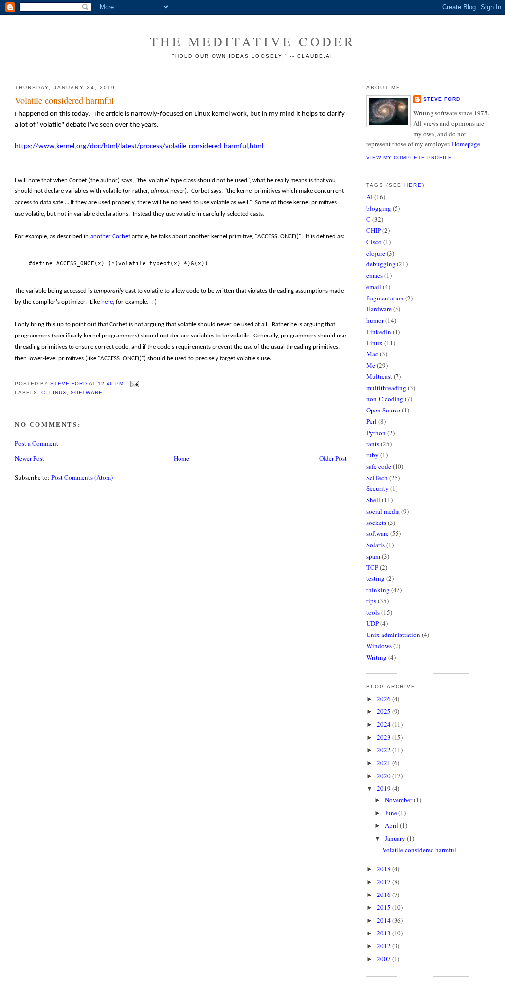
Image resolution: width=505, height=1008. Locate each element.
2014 (384, 920)
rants (372, 443)
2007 (384, 958)
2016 (384, 894)
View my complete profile (409, 157)
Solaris (375, 544)
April (392, 825)
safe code (378, 466)
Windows (379, 645)
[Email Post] (134, 383)
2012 (384, 945)
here (107, 302)
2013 (384, 933)
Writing (376, 657)
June (391, 812)
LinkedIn (378, 331)
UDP (372, 623)
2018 (384, 868)
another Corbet (110, 236)
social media (383, 511)
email (373, 286)
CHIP (373, 230)
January (396, 838)
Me (370, 365)
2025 (384, 711)
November (399, 799)
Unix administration (393, 634)
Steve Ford (441, 99)
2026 (384, 698)
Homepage (466, 143)
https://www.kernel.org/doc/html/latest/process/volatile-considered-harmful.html (139, 146)
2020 (384, 775)
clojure (375, 253)
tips (371, 601)
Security (377, 488)
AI (369, 196)
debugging (381, 264)
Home (181, 458)
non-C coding (384, 398)
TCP (372, 567)
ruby (372, 454)
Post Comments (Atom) (82, 477)
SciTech (377, 477)
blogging (378, 208)
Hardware (379, 308)
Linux (58, 392)
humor (375, 320)
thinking (378, 589)
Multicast (379, 376)
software (87, 392)
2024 (384, 724)
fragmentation (385, 298)
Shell (373, 499)
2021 (384, 762)
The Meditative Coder (253, 41)
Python (376, 432)
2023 (384, 737)
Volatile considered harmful (419, 849)
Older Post (333, 458)
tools (373, 612)
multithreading (386, 387)
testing (375, 578)
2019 (384, 788)
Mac (372, 353)
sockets (376, 522)
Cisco (374, 241)
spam (373, 556)
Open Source (383, 410)
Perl (371, 421)
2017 (384, 881)
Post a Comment (36, 443)
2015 (384, 907)
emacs (374, 275)
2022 (384, 750)
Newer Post (29, 458)
